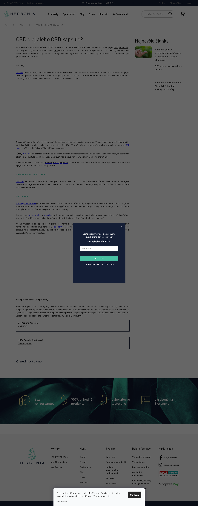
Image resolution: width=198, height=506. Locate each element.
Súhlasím (134, 494)
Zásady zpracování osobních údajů (99, 264)
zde (108, 496)
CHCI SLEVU (99, 258)
